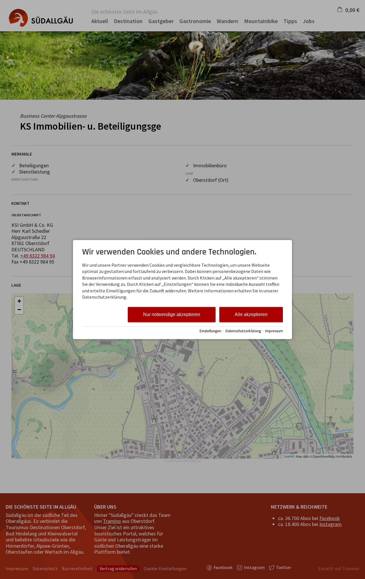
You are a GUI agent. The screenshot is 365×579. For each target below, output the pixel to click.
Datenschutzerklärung (243, 331)
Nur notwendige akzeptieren (171, 314)
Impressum (274, 331)
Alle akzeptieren (251, 314)
